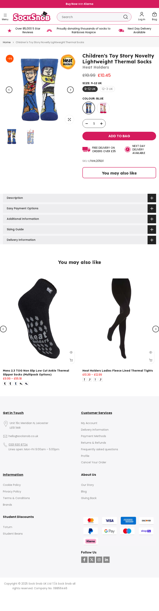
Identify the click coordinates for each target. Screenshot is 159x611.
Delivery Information (95, 430)
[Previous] (9, 89)
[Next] (70, 89)
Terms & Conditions (16, 498)
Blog (84, 491)
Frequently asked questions (99, 449)
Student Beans (13, 534)
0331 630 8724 (18, 445)
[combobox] (88, 17)
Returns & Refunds (93, 443)
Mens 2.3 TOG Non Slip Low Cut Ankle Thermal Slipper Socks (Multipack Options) (36, 372)
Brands (7, 505)
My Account (89, 423)
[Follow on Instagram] (99, 559)
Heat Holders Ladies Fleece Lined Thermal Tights (117, 370)
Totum (7, 527)
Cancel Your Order (93, 462)
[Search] (125, 17)
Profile (85, 456)
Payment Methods (93, 436)
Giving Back (89, 498)
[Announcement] (79, 4)
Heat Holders (95, 67)
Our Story (87, 485)
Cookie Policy (12, 485)
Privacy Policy (12, 491)
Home (7, 42)
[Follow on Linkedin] (106, 559)
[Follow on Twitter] (91, 559)
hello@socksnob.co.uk (23, 436)
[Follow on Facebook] (84, 559)
